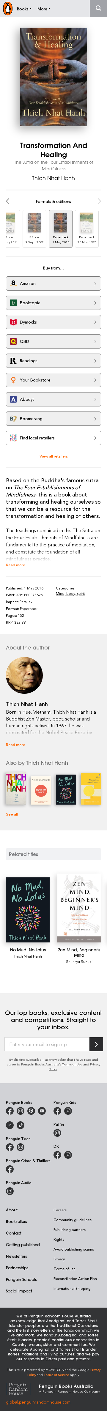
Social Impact (19, 1290)
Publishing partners (70, 1229)
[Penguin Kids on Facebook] (57, 1111)
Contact (13, 1232)
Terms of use (64, 1268)
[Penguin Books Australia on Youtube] (42, 1111)
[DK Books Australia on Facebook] (57, 1155)
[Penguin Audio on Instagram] (10, 1191)
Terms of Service (56, 1374)
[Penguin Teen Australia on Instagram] (20, 1147)
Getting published (23, 1244)
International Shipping (72, 1288)
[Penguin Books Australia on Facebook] (10, 1111)
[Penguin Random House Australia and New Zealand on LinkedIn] (10, 1125)
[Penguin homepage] (7, 8)
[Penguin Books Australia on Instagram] (20, 1111)
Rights (59, 1239)
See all (12, 814)
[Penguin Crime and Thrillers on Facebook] (10, 1169)
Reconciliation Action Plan (75, 1278)
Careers (60, 1210)
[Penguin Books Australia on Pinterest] (31, 1111)
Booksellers (16, 1221)
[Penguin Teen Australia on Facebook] (10, 1147)
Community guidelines (73, 1219)
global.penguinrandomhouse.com (38, 1402)
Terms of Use (72, 1064)
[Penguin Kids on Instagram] (68, 1111)
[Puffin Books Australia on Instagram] (57, 1133)
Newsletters (16, 1256)
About (12, 1209)
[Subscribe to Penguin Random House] (96, 1044)
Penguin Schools (21, 1279)
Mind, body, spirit (70, 593)
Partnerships (17, 1267)
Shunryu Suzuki (79, 961)
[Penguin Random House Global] (22, 1388)
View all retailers (54, 456)
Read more (15, 564)
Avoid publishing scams (74, 1249)
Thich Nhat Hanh (53, 178)
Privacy (59, 1259)
